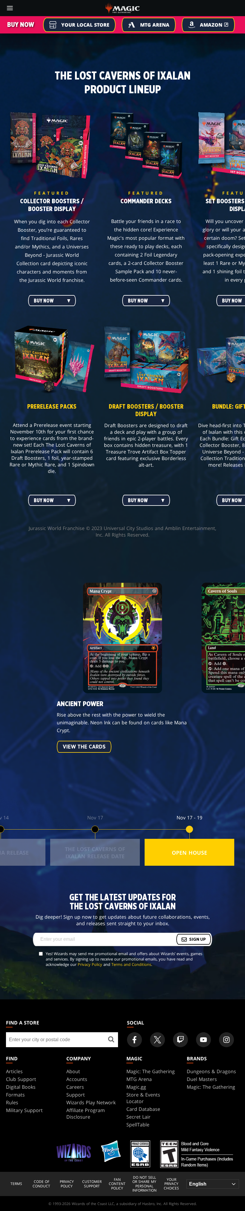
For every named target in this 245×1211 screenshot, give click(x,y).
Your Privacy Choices (171, 1184)
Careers (75, 1087)
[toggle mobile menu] (9, 8)
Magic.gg (136, 1087)
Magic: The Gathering (150, 1071)
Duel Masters (202, 1079)
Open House (189, 852)
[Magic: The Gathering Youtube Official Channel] (203, 1039)
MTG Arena (139, 1079)
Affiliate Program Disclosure (85, 1113)
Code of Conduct (41, 1184)
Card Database (143, 1109)
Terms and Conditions (131, 964)
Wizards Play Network (91, 1102)
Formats (15, 1094)
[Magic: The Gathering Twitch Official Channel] (180, 1039)
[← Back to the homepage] (122, 7)
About (73, 1071)
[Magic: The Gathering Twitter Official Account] (157, 1039)
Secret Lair (138, 1117)
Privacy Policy (90, 964)
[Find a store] (111, 1039)
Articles (14, 1071)
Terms (16, 1184)
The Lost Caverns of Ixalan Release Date (95, 852)
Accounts (76, 1079)
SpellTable (137, 1124)
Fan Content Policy (117, 1184)
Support (75, 1094)
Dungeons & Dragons (211, 1071)
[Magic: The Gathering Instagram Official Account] (226, 1039)
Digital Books (21, 1087)
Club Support (21, 1079)
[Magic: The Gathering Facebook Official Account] (134, 1039)
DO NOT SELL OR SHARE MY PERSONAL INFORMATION (144, 1184)
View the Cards (84, 747)
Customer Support (92, 1184)
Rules (12, 1102)
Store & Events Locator (143, 1098)
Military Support (24, 1110)
